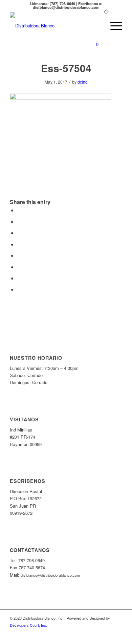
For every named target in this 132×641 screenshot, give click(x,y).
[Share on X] (19, 221)
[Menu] (113, 25)
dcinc (82, 82)
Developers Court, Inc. (28, 625)
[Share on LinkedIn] (19, 244)
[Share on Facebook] (19, 210)
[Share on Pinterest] (19, 232)
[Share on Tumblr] (19, 255)
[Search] (97, 25)
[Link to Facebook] (117, 632)
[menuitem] (97, 25)
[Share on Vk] (19, 266)
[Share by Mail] (19, 289)
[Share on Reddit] (19, 278)
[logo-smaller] (55, 25)
